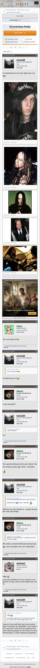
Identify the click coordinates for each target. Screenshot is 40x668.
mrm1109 (21, 60)
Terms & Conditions (29, 653)
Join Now (18, 33)
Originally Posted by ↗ (13, 369)
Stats (28, 657)
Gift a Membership (21, 657)
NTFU (33, 657)
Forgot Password (19, 653)
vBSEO (29, 667)
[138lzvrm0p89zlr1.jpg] (21, 111)
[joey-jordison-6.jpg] (21, 166)
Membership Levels (9, 657)
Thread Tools (6, 51)
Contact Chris (9, 653)
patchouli (21, 563)
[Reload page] (4, 11)
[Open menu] (36, 2)
